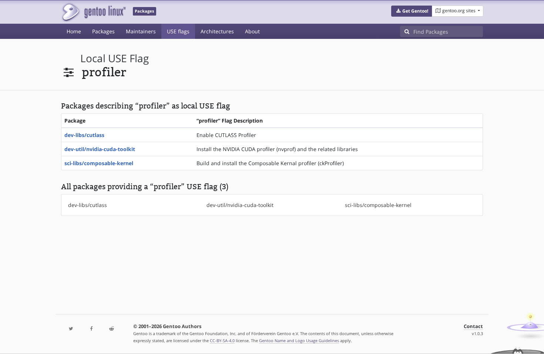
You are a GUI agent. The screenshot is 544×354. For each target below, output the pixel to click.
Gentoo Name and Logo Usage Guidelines (299, 340)
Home (74, 31)
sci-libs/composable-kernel (98, 163)
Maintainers (141, 31)
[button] (411, 11)
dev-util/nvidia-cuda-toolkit (99, 149)
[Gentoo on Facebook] (91, 329)
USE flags (178, 31)
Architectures (217, 31)
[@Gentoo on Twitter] (71, 329)
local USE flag (114, 58)
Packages (103, 31)
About (252, 31)
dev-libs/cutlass (84, 134)
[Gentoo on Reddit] (111, 329)
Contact (473, 326)
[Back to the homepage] (93, 12)
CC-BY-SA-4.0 (222, 340)
